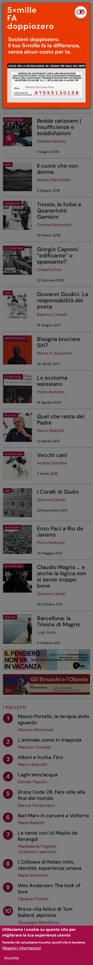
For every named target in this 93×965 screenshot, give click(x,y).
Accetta (11, 958)
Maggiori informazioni (21, 948)
